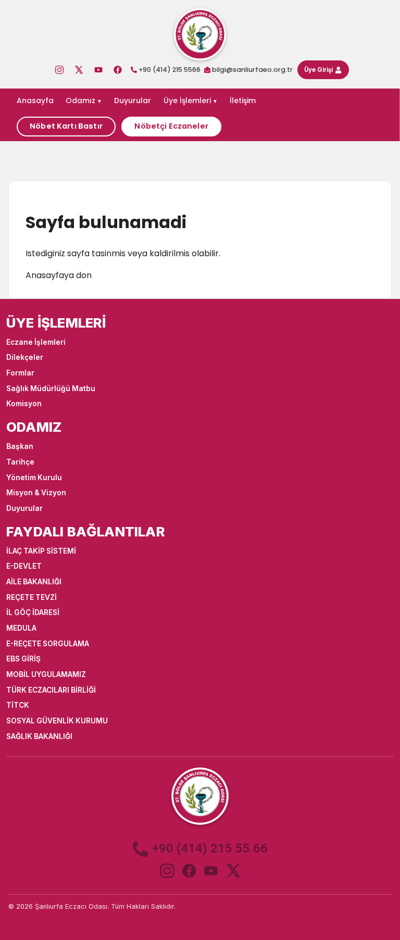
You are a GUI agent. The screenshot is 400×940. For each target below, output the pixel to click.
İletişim (243, 100)
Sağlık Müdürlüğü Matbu (50, 388)
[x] (233, 871)
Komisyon (24, 403)
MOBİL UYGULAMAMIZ (46, 674)
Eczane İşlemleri (36, 342)
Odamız (80, 100)
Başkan (19, 446)
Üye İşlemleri (187, 100)
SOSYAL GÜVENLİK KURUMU (57, 721)
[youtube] (211, 871)
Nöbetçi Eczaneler (171, 126)
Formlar (20, 373)
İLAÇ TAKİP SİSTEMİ (41, 551)
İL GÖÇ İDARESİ (32, 612)
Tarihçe (20, 462)
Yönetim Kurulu (34, 477)
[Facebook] (117, 69)
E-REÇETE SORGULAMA (47, 644)
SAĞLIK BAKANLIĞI (39, 736)
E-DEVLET (24, 566)
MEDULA (21, 628)
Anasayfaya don (59, 275)
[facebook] (189, 871)
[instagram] (167, 871)
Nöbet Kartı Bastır (66, 126)
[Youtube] (98, 69)
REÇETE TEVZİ (31, 597)
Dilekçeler (24, 357)
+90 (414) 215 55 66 (210, 848)
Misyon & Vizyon (36, 492)
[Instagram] (59, 69)
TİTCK (17, 705)
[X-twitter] (78, 69)
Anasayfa (35, 100)
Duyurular (132, 100)
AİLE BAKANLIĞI (33, 582)
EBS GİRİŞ (23, 659)
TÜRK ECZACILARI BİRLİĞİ (51, 690)
